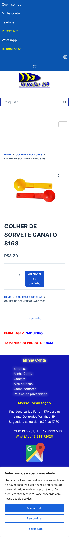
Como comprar (25, 389)
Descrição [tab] (34, 318)
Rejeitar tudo (35, 528)
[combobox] (31, 102)
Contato (20, 379)
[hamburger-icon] (62, 124)
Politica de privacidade (30, 394)
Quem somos (11, 4)
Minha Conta (23, 374)
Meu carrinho (23, 384)
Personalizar (34, 518)
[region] (34, 502)
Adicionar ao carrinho (34, 278)
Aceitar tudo (34, 508)
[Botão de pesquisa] (64, 102)
